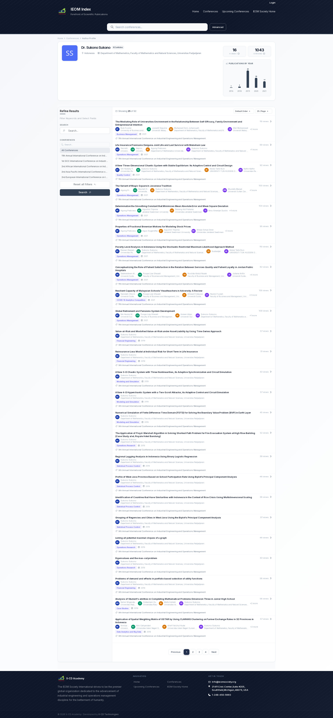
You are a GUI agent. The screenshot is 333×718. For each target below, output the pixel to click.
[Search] (112, 27)
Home (195, 11)
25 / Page (261, 111)
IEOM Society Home (264, 11)
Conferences (210, 11)
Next (214, 652)
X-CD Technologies (108, 714)
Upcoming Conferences (235, 11)
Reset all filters (83, 184)
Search (83, 192)
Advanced (217, 27)
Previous (176, 652)
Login (272, 2)
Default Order (241, 111)
